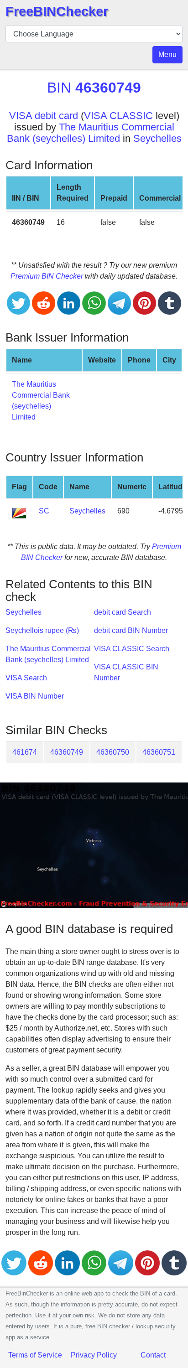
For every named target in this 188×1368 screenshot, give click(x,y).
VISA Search (26, 678)
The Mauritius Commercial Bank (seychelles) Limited (90, 132)
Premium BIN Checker (46, 276)
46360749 (66, 752)
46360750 (112, 752)
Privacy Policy (94, 1355)
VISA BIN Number (34, 696)
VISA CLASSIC (118, 115)
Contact (153, 1355)
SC (44, 511)
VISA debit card (43, 115)
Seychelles (157, 138)
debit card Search (122, 612)
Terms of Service (35, 1355)
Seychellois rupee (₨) (42, 630)
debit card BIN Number (131, 630)
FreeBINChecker (56, 11)
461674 (24, 752)
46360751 (158, 752)
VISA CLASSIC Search (131, 649)
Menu (167, 54)
